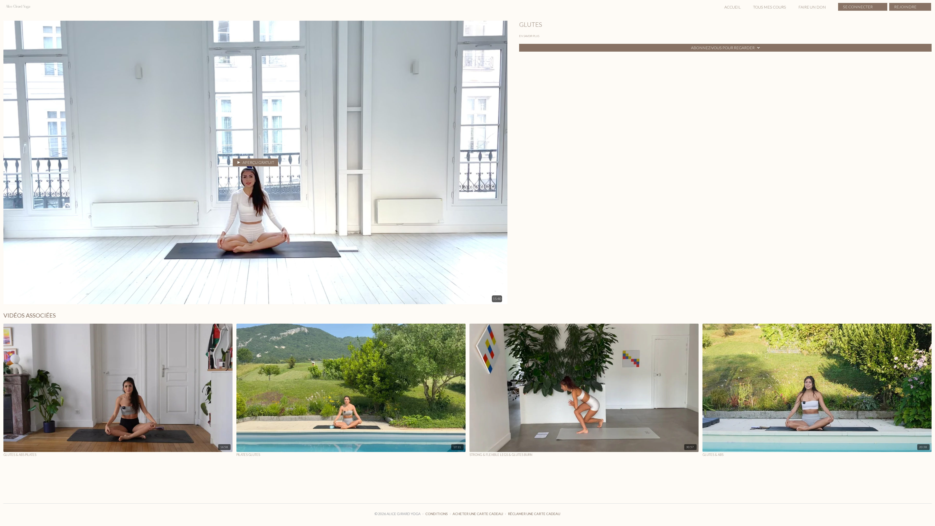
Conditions (436, 514)
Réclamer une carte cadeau (534, 514)
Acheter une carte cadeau (478, 514)
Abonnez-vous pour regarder (723, 47)
